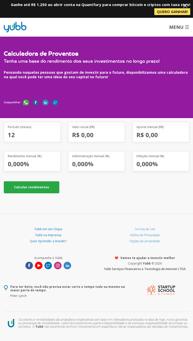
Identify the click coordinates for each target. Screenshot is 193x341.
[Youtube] (38, 265)
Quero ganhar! (172, 11)
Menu (176, 27)
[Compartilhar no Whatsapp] (26, 102)
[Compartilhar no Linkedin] (45, 102)
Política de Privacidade (145, 235)
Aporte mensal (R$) (150, 127)
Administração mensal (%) (90, 156)
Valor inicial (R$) (83, 127)
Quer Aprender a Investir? (48, 241)
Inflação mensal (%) (150, 156)
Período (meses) (19, 127)
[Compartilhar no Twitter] (55, 102)
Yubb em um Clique (48, 229)
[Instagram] (58, 265)
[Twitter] (48, 265)
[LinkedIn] (67, 265)
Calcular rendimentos (31, 187)
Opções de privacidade (144, 241)
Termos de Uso (145, 229)
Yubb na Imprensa (48, 235)
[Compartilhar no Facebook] (36, 102)
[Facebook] (29, 265)
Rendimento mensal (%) (24, 156)
